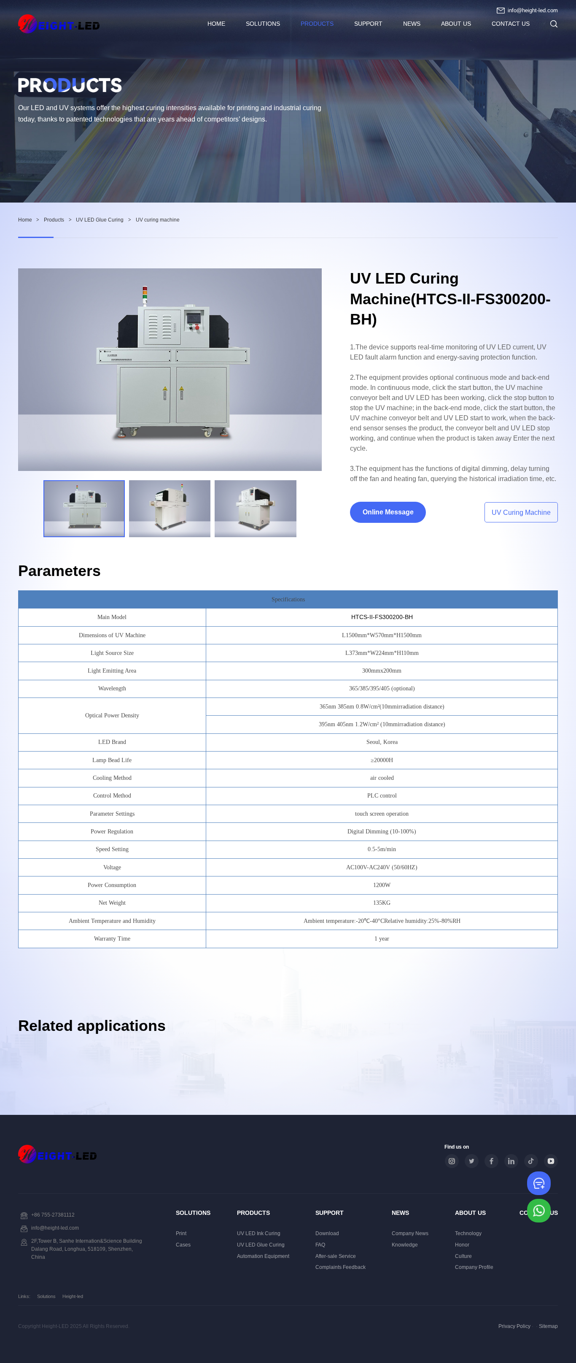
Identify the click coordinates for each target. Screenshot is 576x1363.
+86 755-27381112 (53, 1215)
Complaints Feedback (340, 1267)
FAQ (320, 1245)
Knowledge (405, 1245)
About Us (456, 23)
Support (368, 23)
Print (181, 1233)
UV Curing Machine (521, 512)
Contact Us (511, 23)
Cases (183, 1245)
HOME (216, 23)
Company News (410, 1233)
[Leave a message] (539, 1183)
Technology (468, 1233)
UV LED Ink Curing (258, 1233)
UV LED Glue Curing (100, 220)
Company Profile (474, 1267)
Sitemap (548, 1326)
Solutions (263, 23)
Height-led (72, 1296)
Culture (463, 1256)
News (411, 23)
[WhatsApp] (539, 1211)
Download (327, 1233)
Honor (462, 1245)
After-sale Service (335, 1256)
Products (317, 23)
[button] (311, 508)
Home (25, 220)
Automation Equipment (263, 1256)
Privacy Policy (514, 1326)
